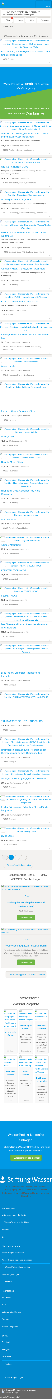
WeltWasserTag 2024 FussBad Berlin (26, 945)
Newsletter (6, 1357)
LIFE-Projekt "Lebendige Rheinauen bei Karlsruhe (20, 674)
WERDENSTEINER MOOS (14, 167)
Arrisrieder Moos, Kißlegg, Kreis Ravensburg (23, 269)
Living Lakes (7, 836)
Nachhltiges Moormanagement (16, 199)
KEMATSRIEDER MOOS (13, 570)
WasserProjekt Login (13, 1377)
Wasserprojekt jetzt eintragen (27, 1158)
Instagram (6, 1349)
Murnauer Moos (9, 519)
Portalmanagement (10, 1326)
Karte (20, 20)
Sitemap (5, 1319)
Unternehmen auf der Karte (14, 1215)
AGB (4, 1305)
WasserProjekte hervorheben (17, 1267)
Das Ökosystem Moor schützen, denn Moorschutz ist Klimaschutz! (25, 626)
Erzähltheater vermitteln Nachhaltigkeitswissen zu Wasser (41, 1080)
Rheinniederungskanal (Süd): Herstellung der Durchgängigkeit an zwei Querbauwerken (23, 751)
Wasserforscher (8, 366)
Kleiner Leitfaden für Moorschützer (18, 411)
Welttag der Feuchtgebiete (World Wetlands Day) (26, 904)
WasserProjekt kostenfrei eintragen (17, 1260)
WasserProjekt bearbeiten (13, 1252)
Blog (4, 1237)
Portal (27, 896)
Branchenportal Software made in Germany (18, 1391)
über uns (5, 1229)
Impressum (7, 1297)
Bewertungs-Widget (10, 1274)
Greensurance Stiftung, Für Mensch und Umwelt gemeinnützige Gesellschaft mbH (24, 135)
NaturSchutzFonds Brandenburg (26, 1073)
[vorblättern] (45, 395)
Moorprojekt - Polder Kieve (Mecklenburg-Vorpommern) (10, 1034)
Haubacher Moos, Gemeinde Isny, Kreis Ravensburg (20, 492)
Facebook (6, 1342)
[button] (5, 857)
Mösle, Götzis (7, 436)
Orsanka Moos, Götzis (12, 462)
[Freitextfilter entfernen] (39, 4)
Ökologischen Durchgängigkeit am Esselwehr (23, 778)
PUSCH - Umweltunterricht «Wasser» (19, 301)
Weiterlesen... (27, 917)
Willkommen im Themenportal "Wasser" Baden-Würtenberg (24, 234)
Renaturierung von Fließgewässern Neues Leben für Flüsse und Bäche (25, 53)
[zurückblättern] (7, 395)
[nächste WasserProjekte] (24, 857)
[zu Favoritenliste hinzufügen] (3, 42)
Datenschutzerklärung (11, 1312)
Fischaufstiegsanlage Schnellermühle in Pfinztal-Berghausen (25, 809)
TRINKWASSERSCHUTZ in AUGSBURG (22, 721)
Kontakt (8, 1282)
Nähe (31, 20)
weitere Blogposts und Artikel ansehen (27, 974)
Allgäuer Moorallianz (11, 545)
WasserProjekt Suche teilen (19, 865)
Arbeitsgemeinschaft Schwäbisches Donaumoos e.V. (25, 336)
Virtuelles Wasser (10, 1073)
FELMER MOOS (9, 596)
